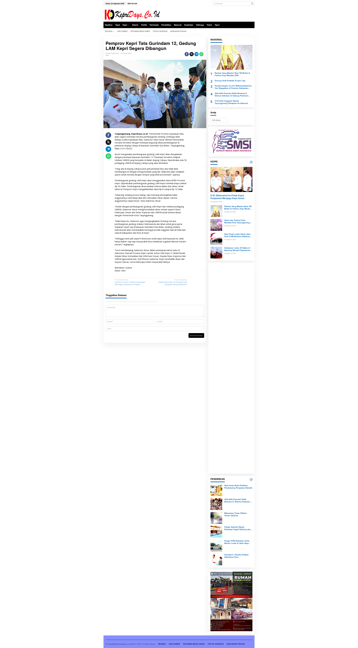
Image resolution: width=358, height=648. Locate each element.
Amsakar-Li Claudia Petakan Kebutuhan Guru (236, 556)
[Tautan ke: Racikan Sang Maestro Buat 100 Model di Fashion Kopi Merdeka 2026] (231, 57)
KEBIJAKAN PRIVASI (236, 644)
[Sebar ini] (187, 54)
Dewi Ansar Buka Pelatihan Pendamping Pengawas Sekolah (238, 486)
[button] (252, 3)
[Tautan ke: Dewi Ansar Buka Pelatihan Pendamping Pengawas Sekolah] (216, 490)
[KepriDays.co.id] (131, 14)
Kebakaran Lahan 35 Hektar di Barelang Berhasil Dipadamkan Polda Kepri (237, 249)
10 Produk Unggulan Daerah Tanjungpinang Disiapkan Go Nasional (231, 102)
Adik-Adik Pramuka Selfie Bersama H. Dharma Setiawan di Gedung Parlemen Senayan (231, 94)
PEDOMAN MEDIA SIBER (194, 644)
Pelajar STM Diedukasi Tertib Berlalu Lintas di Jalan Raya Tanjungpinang (236, 542)
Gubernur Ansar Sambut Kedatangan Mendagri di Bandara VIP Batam (130, 282)
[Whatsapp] (201, 54)
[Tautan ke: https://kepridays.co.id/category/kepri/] (251, 162)
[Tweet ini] (191, 54)
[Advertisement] (231, 368)
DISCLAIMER (174, 644)
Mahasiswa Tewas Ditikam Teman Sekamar (235, 514)
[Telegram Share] (196, 54)
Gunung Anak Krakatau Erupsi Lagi (230, 80)
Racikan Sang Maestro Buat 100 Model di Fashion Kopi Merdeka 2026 (232, 74)
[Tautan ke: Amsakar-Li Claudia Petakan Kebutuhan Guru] (216, 559)
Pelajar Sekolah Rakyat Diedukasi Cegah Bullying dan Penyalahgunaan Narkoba (237, 528)
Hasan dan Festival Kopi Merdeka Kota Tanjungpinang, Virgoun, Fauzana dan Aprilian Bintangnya (237, 221)
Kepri (107, 55)
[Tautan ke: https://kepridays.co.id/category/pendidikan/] (251, 479)
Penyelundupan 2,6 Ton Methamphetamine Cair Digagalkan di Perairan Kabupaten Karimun (233, 87)
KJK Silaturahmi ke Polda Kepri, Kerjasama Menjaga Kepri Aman (227, 197)
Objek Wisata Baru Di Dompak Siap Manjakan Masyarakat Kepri (172, 282)
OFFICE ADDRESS (216, 644)
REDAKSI (162, 644)
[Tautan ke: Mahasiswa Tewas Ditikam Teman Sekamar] (216, 517)
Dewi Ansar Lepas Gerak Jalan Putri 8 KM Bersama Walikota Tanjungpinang (237, 235)
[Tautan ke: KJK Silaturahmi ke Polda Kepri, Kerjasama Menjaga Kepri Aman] (231, 179)
